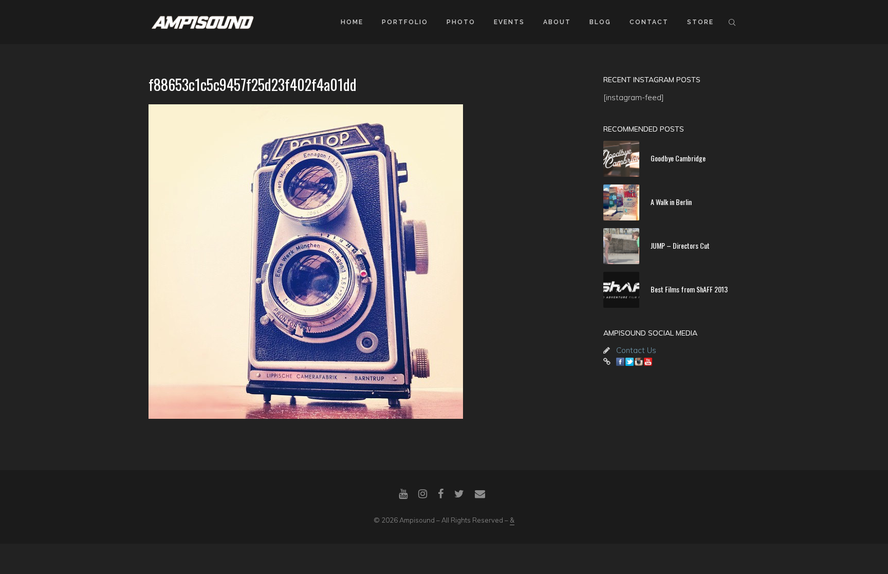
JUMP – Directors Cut (680, 245)
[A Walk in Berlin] (621, 202)
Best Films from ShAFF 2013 (689, 289)
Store (700, 22)
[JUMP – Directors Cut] (621, 246)
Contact (649, 22)
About (557, 22)
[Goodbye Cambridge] (621, 159)
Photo (461, 22)
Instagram (639, 362)
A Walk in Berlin (671, 201)
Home (352, 22)
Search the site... (732, 22)
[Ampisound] (202, 21)
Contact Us (636, 350)
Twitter (629, 362)
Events (509, 22)
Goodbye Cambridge (678, 158)
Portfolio (405, 22)
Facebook (620, 362)
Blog (600, 22)
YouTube (648, 362)
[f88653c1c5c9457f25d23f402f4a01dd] (362, 261)
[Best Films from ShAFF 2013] (621, 290)
